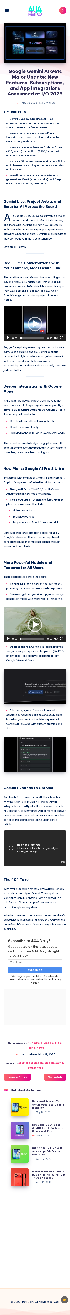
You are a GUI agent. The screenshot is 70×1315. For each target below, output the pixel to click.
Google (49, 1043)
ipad (30, 1067)
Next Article (55, 1076)
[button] (35, 324)
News (40, 1047)
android (27, 1063)
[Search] (62, 10)
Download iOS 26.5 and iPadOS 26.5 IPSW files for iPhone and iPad (48, 1127)
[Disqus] (35, 1237)
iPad (58, 1043)
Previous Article (17, 1076)
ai (19, 1063)
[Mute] (56, 338)
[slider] (32, 338)
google (39, 1063)
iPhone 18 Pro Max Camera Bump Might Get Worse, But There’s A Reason (48, 1174)
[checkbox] (64, 1299)
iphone (38, 1067)
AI (28, 1043)
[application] (35, 323)
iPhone (30, 1047)
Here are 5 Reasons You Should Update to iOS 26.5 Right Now (48, 1104)
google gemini (54, 1063)
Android (36, 1043)
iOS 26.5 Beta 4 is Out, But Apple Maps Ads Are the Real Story (48, 1151)
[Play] (8, 338)
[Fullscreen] (62, 338)
